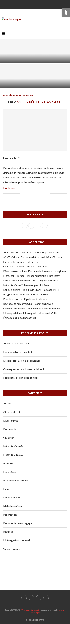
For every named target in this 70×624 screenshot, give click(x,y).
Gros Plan (8, 437)
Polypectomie (11, 294)
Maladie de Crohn (31, 289)
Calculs (15, 257)
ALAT (6, 252)
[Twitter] (32, 4)
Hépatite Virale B (48, 280)
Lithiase (44, 285)
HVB (34, 280)
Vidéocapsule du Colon (16, 343)
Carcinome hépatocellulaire (36, 257)
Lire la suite (9, 187)
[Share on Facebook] (27, 193)
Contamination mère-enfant (18, 266)
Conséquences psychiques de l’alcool (23, 369)
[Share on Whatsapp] (40, 193)
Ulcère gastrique (12, 313)
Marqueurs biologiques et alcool (21, 377)
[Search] (66, 33)
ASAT (6, 257)
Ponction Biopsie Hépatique (19, 299)
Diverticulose (10, 420)
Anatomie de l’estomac (52, 85)
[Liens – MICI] (35, 130)
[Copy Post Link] (44, 193)
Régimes (8, 531)
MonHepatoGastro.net (30, 610)
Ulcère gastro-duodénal (36, 313)
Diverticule (41, 266)
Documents (34, 271)
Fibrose (20, 275)
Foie (5, 280)
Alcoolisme (26, 252)
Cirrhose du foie (12, 411)
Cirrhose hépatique (13, 261)
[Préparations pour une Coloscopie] (17, 51)
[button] (66, 12)
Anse (58, 252)
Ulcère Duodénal (51, 308)
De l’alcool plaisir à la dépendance (21, 360)
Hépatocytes (31, 285)
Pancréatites (10, 514)
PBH (56, 289)
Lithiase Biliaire (11, 497)
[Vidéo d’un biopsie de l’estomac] (17, 76)
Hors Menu (9, 471)
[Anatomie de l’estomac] (52, 76)
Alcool (14, 252)
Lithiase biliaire (11, 289)
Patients (47, 289)
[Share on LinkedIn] (37, 193)
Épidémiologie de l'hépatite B (19, 317)
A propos (60, 610)
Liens (6, 488)
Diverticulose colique (15, 271)
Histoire (8, 463)
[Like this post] (23, 193)
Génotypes (24, 280)
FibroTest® (54, 275)
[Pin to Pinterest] (34, 193)
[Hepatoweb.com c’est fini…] (52, 51)
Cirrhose (57, 257)
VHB (54, 313)
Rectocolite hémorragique (17, 303)
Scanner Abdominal (14, 308)
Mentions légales (34, 612)
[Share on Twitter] (30, 193)
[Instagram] (37, 4)
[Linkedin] (43, 4)
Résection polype (43, 303)
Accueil (7, 94)
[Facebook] (27, 4)
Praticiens (41, 299)
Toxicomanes (33, 308)
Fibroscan (8, 275)
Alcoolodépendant (44, 252)
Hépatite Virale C (13, 285)
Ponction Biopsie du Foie (34, 294)
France (13, 280)
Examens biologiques (54, 271)
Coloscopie (32, 261)
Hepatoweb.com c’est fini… (52, 60)
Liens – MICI (11, 158)
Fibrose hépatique (36, 275)
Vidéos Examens (12, 548)
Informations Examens (15, 480)
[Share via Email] (47, 193)
